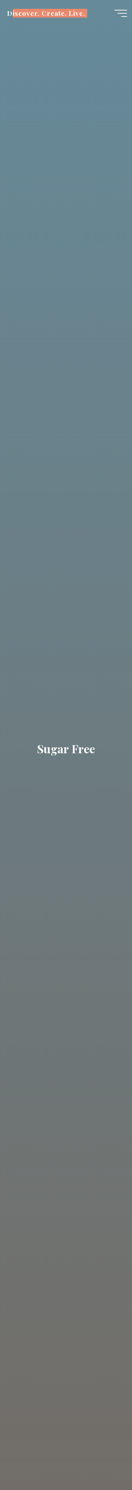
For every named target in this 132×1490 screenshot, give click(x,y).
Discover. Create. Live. (46, 13)
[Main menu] (120, 13)
